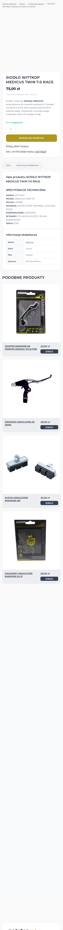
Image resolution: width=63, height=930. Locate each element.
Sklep (22, 4)
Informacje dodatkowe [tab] (27, 165)
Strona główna (9, 4)
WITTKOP (40, 151)
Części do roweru (36, 4)
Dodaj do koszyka (31, 138)
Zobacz (49, 351)
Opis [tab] (8, 165)
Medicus (30, 242)
